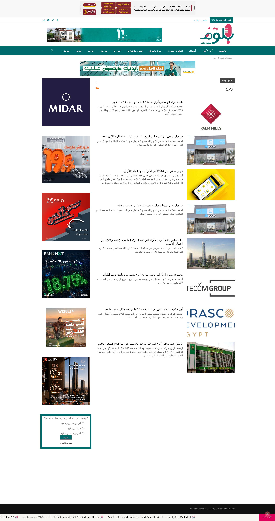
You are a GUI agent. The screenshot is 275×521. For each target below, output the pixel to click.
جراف (91, 50)
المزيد (67, 50)
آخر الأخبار (207, 50)
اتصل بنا (196, 20)
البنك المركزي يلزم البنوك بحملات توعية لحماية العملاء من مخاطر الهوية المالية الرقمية (182, 517)
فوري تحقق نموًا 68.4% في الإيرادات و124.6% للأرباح (153, 171)
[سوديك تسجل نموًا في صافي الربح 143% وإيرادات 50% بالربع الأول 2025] (211, 150)
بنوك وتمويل (155, 50)
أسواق (192, 50)
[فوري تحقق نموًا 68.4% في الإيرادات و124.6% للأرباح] (211, 184)
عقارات (117, 50)
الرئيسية (223, 50)
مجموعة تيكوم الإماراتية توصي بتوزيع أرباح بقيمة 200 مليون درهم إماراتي (142, 274)
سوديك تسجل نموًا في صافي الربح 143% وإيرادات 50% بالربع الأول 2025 (142, 136)
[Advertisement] (137, 478)
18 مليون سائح (74, 428)
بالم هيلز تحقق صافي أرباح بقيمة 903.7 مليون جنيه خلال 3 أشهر (148, 102)
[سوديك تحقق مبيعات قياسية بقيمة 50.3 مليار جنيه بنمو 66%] (211, 219)
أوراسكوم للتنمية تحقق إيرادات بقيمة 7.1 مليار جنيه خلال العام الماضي (144, 309)
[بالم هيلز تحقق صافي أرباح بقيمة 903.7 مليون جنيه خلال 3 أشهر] (211, 115)
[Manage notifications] (267, 514)
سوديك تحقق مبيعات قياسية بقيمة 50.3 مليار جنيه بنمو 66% (150, 205)
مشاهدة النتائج (66, 443)
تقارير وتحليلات (134, 50)
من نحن (204, 20)
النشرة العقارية (175, 50)
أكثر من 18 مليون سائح (71, 433)
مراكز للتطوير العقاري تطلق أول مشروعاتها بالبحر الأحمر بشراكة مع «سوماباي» (94, 517)
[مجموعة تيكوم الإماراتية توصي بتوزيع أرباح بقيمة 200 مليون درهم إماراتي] (211, 288)
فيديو (79, 50)
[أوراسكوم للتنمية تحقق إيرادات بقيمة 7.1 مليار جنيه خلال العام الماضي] (211, 323)
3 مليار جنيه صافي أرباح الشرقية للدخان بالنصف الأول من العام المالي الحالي (140, 343)
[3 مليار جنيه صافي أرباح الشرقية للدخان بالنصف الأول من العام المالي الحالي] (211, 357)
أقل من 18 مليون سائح (71, 423)
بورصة (104, 50)
